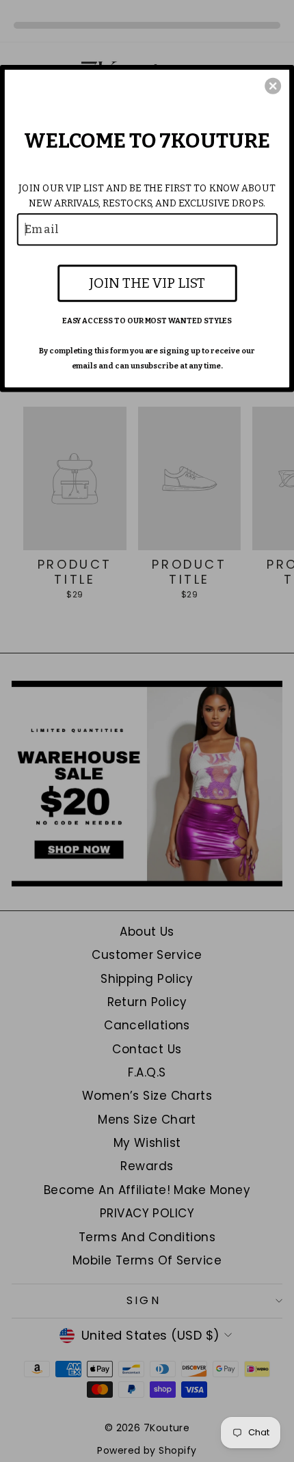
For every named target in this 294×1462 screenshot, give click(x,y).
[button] (273, 85)
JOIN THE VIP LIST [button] (146, 282)
